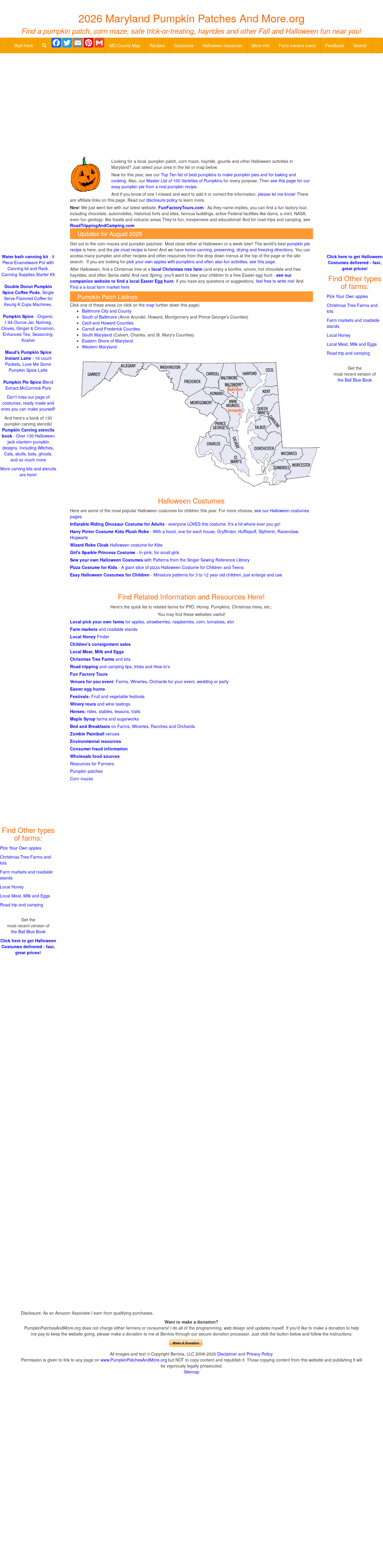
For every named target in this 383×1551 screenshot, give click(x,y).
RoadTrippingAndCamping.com (102, 225)
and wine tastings (100, 704)
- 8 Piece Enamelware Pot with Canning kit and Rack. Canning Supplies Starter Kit (28, 265)
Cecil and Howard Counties (107, 323)
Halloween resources (222, 45)
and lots (100, 659)
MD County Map (125, 45)
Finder (89, 637)
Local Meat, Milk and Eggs (97, 651)
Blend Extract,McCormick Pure (28, 385)
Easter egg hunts (87, 689)
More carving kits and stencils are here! (28, 472)
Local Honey (12, 887)
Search (360, 45)
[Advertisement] (191, 110)
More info (261, 45)
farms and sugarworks (104, 719)
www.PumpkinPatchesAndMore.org (134, 1360)
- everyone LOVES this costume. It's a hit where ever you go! (175, 524)
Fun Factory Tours (89, 674)
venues (94, 734)
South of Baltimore (100, 317)
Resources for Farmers (92, 764)
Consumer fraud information (99, 749)
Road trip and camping (21, 905)
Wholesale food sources (95, 756)
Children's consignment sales (100, 644)
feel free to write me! (275, 281)
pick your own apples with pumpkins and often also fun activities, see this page (201, 261)
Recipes (157, 45)
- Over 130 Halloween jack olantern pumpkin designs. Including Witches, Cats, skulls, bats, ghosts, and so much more (28, 445)
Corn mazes (81, 778)
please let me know (276, 194)
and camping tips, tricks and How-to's (120, 666)
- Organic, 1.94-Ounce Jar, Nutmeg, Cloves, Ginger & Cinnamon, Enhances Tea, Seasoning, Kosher (28, 328)
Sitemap (191, 1372)
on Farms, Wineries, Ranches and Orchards (132, 726)
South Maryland (97, 335)
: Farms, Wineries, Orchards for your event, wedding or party (149, 681)
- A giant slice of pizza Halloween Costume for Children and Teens (157, 567)
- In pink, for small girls (124, 552)
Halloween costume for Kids (116, 545)
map (150, 305)
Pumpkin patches (86, 771)
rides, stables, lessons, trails (105, 711)
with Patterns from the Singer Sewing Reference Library (160, 560)
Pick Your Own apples (20, 848)
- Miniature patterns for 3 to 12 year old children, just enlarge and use (176, 575)
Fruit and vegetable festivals (107, 696)
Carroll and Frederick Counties (111, 329)
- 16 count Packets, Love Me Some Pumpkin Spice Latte (28, 361)
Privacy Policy (259, 1354)
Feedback (334, 45)
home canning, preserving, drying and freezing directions (239, 250)
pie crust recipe (128, 250)
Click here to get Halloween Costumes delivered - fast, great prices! (28, 946)
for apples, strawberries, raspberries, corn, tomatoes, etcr (152, 622)
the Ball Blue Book (28, 931)
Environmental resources (95, 741)
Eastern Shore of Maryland (107, 341)
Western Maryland (99, 347)
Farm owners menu (297, 45)
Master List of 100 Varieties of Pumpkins (184, 180)
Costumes (183, 45)
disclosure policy (161, 200)
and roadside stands (103, 629)
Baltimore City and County (106, 311)
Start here (23, 45)
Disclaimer (227, 1354)
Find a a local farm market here (100, 287)
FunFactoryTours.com (180, 207)
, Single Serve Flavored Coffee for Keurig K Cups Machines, (28, 295)
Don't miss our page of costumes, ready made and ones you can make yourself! (28, 403)
